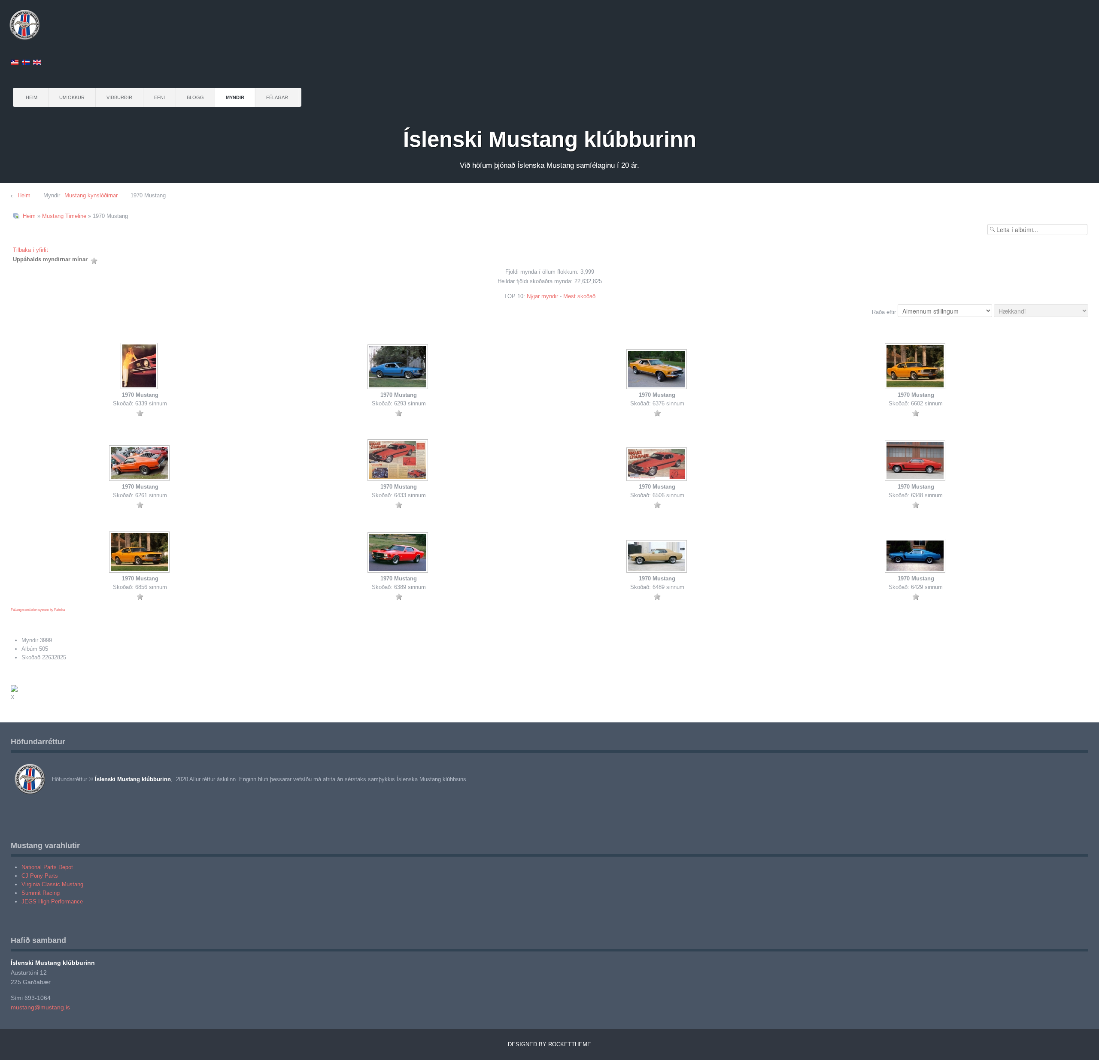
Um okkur (72, 97)
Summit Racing (40, 893)
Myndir (235, 97)
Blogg (195, 97)
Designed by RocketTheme (549, 1044)
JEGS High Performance (52, 901)
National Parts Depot (47, 867)
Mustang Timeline (64, 216)
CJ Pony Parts (39, 876)
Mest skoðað (579, 296)
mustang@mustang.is (40, 1007)
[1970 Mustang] (140, 367)
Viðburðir (119, 97)
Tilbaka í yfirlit (30, 250)
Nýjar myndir (542, 296)
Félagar (277, 97)
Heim (31, 97)
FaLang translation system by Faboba (38, 610)
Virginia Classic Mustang (52, 884)
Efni (159, 97)
